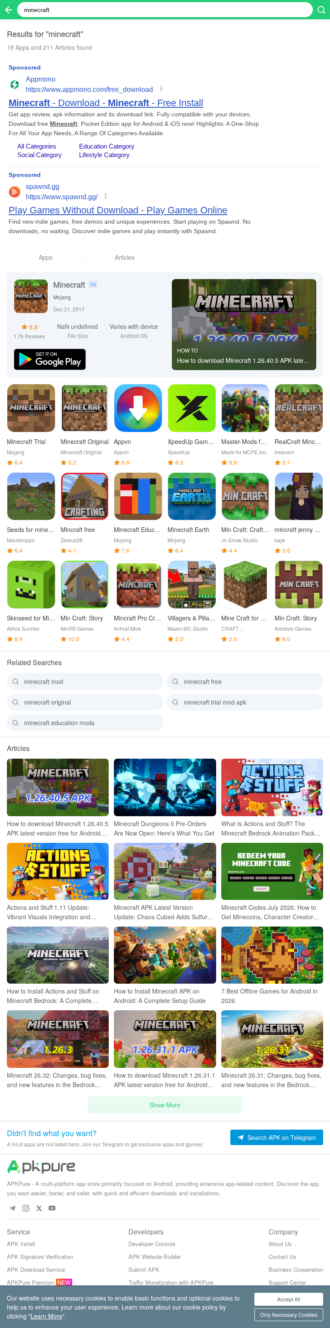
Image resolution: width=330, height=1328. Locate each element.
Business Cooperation (296, 1269)
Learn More (46, 1316)
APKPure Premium (30, 1282)
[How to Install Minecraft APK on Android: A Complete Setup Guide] (165, 955)
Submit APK (143, 1269)
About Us (280, 1244)
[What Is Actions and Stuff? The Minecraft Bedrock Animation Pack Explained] (272, 787)
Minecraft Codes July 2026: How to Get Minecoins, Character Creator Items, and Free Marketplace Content (272, 912)
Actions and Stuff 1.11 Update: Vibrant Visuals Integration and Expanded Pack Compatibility (48, 912)
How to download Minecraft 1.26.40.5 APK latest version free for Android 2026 (242, 360)
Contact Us (282, 1256)
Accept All (288, 1299)
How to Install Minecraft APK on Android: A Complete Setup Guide (160, 996)
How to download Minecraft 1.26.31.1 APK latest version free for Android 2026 (164, 1080)
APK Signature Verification (40, 1256)
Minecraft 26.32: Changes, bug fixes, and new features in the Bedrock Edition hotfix (57, 1080)
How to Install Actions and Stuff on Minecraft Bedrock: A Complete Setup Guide (53, 996)
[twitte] (39, 1208)
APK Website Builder (154, 1256)
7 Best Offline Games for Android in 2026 (269, 996)
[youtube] (52, 1208)
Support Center (287, 1282)
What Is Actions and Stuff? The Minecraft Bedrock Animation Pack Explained (268, 828)
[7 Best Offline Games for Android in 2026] (272, 955)
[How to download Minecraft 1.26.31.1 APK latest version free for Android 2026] (165, 1038)
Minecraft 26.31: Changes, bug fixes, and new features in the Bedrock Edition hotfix (271, 1080)
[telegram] (12, 1208)
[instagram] (25, 1208)
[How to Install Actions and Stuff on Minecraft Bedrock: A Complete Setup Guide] (58, 955)
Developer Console (151, 1244)
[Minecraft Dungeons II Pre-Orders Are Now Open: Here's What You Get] (165, 787)
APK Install (21, 1244)
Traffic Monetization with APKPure (171, 1282)
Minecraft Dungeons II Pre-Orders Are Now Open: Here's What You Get (164, 828)
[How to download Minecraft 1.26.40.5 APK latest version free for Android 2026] (244, 319)
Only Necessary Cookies (289, 1314)
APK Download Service (36, 1269)
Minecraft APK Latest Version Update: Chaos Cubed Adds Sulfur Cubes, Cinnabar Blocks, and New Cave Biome (161, 912)
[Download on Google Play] (50, 358)
